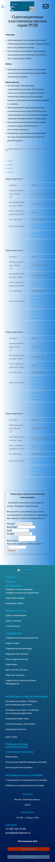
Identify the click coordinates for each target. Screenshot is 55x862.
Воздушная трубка (14, 603)
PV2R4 (10, 172)
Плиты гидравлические (17, 659)
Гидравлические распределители (22, 637)
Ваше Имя (12, 527)
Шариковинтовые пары (17, 718)
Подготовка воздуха (15, 598)
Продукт (11, 523)
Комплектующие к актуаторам (20, 724)
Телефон (11, 534)
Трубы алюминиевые (16, 615)
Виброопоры (12, 756)
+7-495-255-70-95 (16, 828)
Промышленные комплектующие (17, 745)
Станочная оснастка (19, 752)
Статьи (10, 581)
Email (9, 530)
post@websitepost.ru (18, 832)
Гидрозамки (11, 664)
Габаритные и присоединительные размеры (41, 314)
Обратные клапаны (15, 675)
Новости (11, 577)
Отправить (12, 551)
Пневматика (14, 586)
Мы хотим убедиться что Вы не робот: (25, 544)
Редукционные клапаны (17, 653)
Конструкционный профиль (19, 767)
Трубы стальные (13, 620)
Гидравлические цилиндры (19, 648)
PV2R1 (10, 161)
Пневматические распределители (22, 592)
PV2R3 (10, 168)
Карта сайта (11, 736)
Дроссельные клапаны (17, 669)
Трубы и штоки (16, 610)
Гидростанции (12, 643)
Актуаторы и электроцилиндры (27, 696)
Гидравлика (14, 633)
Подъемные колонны (16, 729)
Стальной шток (13, 626)
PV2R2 (10, 164)
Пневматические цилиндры (19, 589)
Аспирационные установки (24, 775)
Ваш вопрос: (12, 540)
